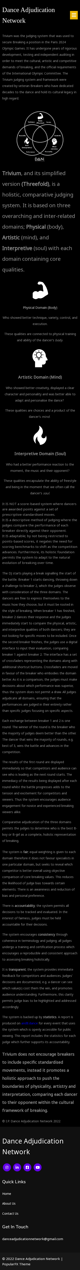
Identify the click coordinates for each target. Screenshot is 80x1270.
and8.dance (29, 1023)
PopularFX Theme (16, 1264)
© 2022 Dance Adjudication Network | (32, 1258)
